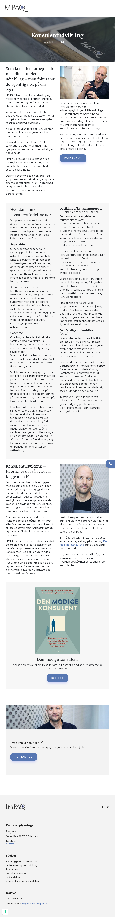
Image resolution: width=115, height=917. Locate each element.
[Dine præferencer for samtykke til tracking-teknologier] (5, 912)
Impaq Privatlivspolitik (34, 903)
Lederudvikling (13, 877)
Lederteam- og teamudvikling (21, 865)
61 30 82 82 (12, 844)
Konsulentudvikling (16, 873)
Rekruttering (12, 869)
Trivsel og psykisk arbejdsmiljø (21, 861)
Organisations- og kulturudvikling (23, 881)
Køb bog (57, 678)
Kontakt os (73, 158)
